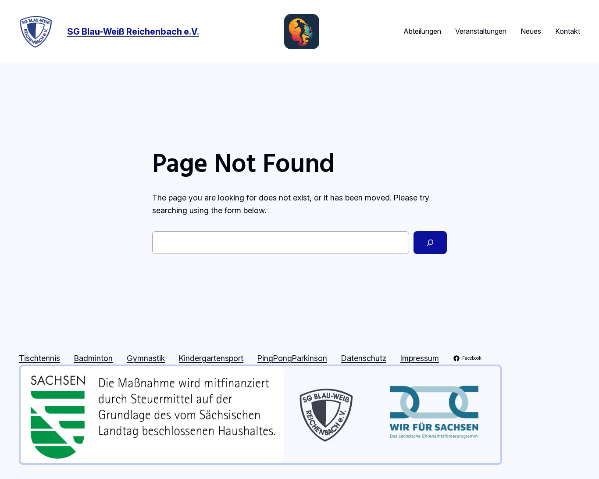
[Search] (430, 242)
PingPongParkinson (292, 358)
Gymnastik (146, 358)
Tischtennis (39, 358)
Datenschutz (363, 358)
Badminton (93, 358)
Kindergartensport (211, 358)
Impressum (419, 358)
